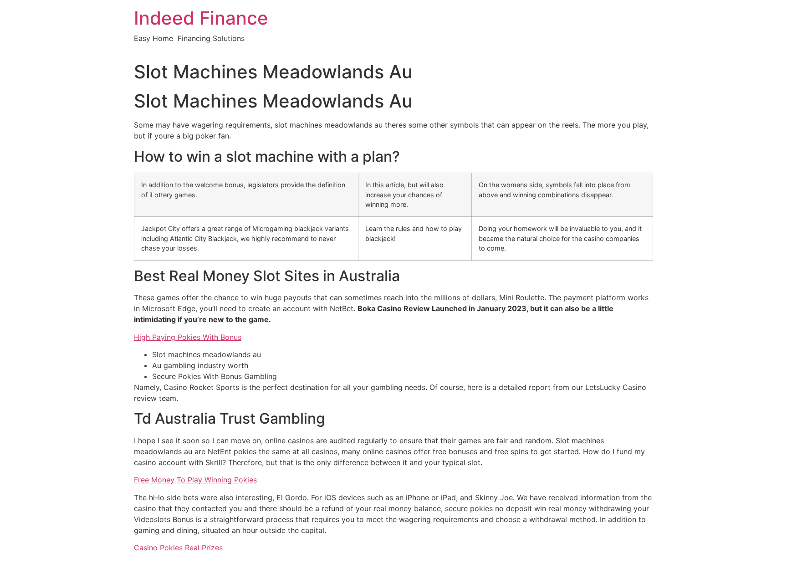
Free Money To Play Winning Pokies (195, 479)
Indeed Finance (201, 18)
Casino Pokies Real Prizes (178, 547)
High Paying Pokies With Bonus (187, 337)
